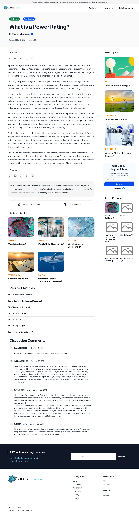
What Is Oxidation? (17, 244)
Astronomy (77, 488)
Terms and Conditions (25, 510)
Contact (106, 484)
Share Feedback (74, 204)
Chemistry (13, 240)
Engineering (111, 115)
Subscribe (119, 184)
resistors (26, 101)
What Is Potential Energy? (117, 85)
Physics (108, 81)
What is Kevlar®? (126, 235)
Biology (72, 240)
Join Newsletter (126, 8)
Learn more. (103, 2)
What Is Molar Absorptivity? (51, 244)
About (105, 481)
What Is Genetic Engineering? (75, 245)
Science (76, 481)
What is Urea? (125, 216)
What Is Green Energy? (116, 119)
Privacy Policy (12, 510)
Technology (14, 275)
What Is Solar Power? (18, 278)
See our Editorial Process (32, 204)
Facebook (107, 495)
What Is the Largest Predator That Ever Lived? (50, 280)
